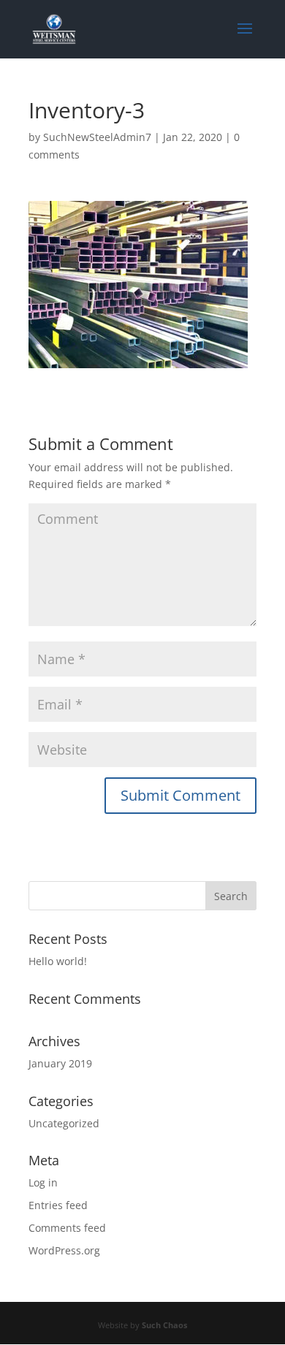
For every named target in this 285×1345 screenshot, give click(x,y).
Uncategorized (63, 1123)
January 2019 (60, 1063)
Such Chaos (164, 1324)
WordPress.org (64, 1250)
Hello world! (57, 961)
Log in (43, 1182)
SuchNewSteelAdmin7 (97, 137)
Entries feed (58, 1205)
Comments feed (67, 1228)
